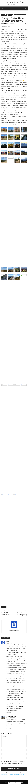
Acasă (2, 11)
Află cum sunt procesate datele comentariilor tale (12, 774)
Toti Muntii (10, 15)
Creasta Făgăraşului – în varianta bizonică (7, 613)
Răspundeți (8, 712)
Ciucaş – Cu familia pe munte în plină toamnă (12, 19)
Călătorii (7, 11)
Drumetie (23, 14)
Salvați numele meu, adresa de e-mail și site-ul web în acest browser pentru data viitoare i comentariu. (13, 763)
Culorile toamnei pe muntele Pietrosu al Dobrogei (22, 614)
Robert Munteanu (4, 23)
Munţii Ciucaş (4, 15)
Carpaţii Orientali (17, 14)
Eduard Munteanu (11, 716)
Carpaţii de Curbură (9, 14)
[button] (2, 8)
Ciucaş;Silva (9, 606)
